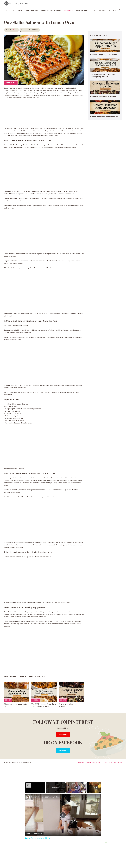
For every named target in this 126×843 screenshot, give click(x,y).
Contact (112, 10)
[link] (28, 797)
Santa (15, 30)
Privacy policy (107, 762)
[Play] (76, 788)
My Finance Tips (100, 10)
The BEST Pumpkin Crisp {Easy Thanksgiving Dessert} (43, 705)
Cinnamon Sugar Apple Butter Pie (16, 705)
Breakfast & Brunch (83, 10)
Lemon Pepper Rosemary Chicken (45, 797)
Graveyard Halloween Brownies (67, 705)
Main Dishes (68, 10)
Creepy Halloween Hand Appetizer (104, 116)
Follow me (63, 734)
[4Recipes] (17, 3)
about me (81, 762)
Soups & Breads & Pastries (51, 10)
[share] (97, 796)
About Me (10, 10)
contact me (118, 762)
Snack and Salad (32, 10)
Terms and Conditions (93, 762)
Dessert (20, 10)
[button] (119, 10)
